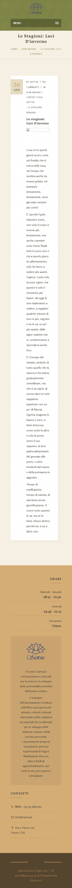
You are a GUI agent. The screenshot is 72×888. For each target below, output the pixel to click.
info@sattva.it (23, 817)
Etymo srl (35, 880)
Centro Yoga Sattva (34, 99)
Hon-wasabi (29, 49)
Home (14, 49)
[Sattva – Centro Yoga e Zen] (36, 8)
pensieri (31, 112)
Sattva (34, 82)
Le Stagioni (35, 107)
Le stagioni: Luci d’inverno (37, 121)
